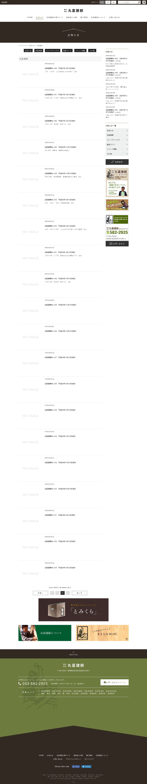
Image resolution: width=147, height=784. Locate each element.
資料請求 (119, 162)
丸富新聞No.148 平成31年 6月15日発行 (60, 68)
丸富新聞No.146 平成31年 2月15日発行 (60, 121)
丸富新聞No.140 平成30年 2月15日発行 (60, 278)
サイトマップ (89, 759)
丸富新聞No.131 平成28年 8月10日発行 (60, 515)
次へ (78, 593)
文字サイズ (94, 2)
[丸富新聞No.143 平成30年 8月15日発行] (30, 205)
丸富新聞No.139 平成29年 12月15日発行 (60, 305)
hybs (73, 782)
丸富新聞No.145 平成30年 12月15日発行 (60, 147)
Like (77, 766)
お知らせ (28, 51)
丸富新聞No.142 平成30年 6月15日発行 (60, 226)
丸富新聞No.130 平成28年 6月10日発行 (60, 541)
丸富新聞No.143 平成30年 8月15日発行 (60, 200)
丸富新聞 (38, 51)
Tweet (87, 766)
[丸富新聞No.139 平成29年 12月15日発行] (30, 310)
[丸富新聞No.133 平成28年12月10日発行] (30, 468)
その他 (92, 51)
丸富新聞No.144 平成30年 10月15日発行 (60, 173)
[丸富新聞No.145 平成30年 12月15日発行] (30, 153)
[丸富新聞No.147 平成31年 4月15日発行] (30, 100)
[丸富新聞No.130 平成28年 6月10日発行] (30, 547)
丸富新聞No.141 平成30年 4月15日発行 (60, 252)
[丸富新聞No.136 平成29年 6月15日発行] (30, 389)
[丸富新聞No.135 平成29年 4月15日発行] (30, 415)
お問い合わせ (119, 244)
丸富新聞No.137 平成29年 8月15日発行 (60, 357)
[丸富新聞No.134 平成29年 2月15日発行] (30, 442)
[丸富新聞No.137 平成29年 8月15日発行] (30, 363)
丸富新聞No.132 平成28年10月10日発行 (60, 489)
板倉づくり (67, 51)
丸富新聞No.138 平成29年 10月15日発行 (60, 331)
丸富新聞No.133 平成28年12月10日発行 (60, 462)
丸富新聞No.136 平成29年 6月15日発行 (60, 384)
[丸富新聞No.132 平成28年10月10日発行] (30, 494)
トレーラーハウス (52, 51)
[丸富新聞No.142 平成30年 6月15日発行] (30, 231)
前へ (41, 593)
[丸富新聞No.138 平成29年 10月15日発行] (30, 336)
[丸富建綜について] (117, 196)
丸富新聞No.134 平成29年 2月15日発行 (60, 436)
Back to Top (73, 654)
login (144, 2)
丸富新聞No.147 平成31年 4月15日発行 (60, 94)
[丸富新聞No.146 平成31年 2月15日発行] (30, 126)
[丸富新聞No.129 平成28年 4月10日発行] (30, 573)
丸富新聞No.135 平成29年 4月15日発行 (60, 410)
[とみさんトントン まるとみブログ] (117, 209)
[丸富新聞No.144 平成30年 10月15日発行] (30, 179)
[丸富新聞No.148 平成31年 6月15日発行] (30, 74)
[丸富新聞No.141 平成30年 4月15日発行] (30, 258)
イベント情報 (80, 51)
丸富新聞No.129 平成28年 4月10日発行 (60, 568)
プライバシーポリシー (73, 759)
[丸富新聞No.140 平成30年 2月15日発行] (30, 284)
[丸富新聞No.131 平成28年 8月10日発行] (30, 520)
